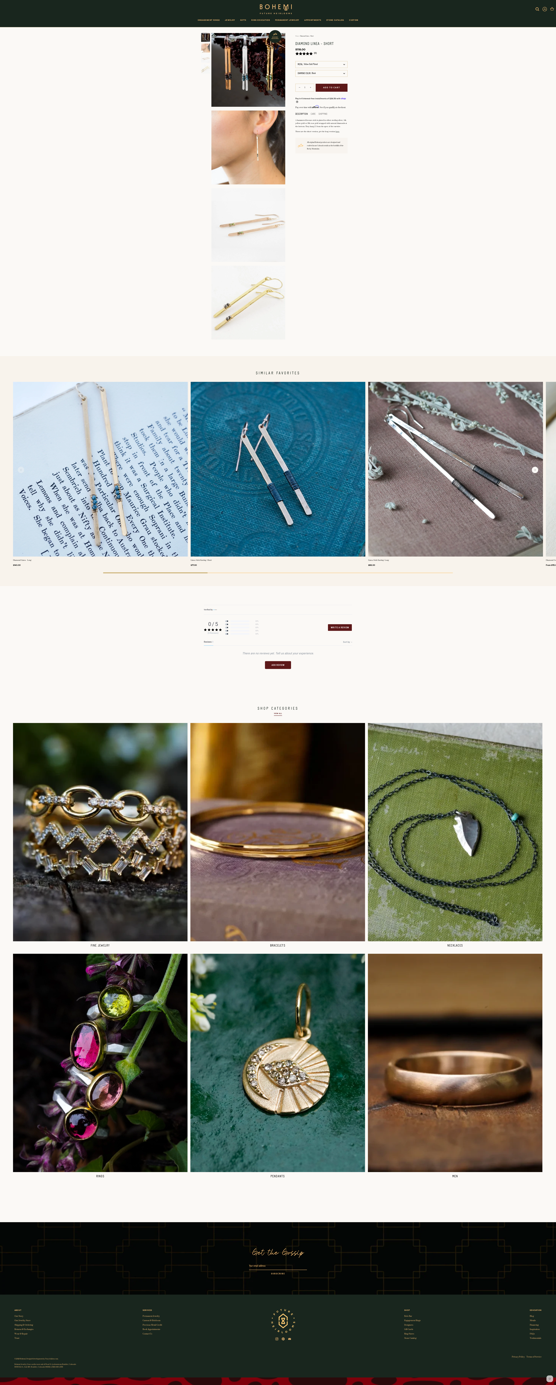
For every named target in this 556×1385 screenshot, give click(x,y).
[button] (21, 470)
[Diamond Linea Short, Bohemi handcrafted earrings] (205, 37)
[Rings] (100, 1063)
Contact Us (147, 1333)
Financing (534, 1324)
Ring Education (260, 20)
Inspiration (535, 1329)
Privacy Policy (518, 1356)
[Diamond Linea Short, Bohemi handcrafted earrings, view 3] (205, 58)
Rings (100, 1176)
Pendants (278, 1176)
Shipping (323, 114)
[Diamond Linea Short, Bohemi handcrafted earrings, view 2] (205, 48)
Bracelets (277, 945)
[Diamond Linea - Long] (100, 469)
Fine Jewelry (100, 945)
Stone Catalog (335, 20)
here (337, 131)
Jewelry (230, 20)
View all (278, 713)
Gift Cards (408, 1329)
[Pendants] (277, 1063)
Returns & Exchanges (23, 1329)
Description (301, 114)
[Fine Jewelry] (100, 832)
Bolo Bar (408, 1316)
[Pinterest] (283, 1338)
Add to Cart (331, 87)
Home (297, 36)
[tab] (303, 114)
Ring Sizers (409, 1333)
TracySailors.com (51, 1359)
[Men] (455, 1063)
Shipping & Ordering (23, 1324)
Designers (408, 1324)
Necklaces (455, 945)
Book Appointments (151, 1329)
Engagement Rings (209, 20)
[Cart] (552, 9)
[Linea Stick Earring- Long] (455, 469)
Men (455, 1176)
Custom (353, 20)
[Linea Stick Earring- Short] (278, 469)
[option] (205, 38)
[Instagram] (276, 1338)
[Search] (537, 9)
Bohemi (23, 1359)
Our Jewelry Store (22, 1320)
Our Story (18, 1316)
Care (313, 114)
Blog (532, 1316)
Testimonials (535, 1338)
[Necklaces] (455, 832)
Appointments (312, 20)
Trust (16, 1338)
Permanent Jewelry (287, 20)
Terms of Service (534, 1356)
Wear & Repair (21, 1333)
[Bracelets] (277, 832)
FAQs (532, 1333)
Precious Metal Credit (152, 1324)
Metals (533, 1320)
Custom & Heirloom (151, 1320)
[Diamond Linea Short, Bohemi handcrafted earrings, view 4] (205, 69)
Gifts (243, 20)
